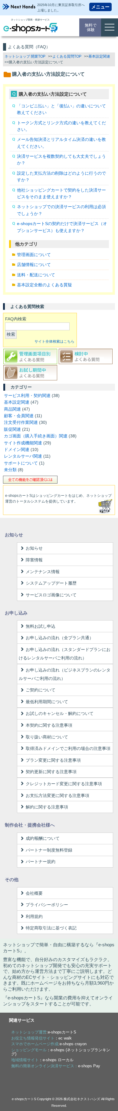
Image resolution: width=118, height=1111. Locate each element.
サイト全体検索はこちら (54, 341)
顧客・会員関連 (19, 415)
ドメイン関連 (16, 449)
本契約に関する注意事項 (49, 725)
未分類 (10, 469)
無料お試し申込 (40, 626)
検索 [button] (11, 334)
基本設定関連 (99, 56)
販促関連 (12, 429)
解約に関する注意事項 (47, 807)
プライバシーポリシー (47, 904)
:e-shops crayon (49, 1044)
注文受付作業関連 (21, 422)
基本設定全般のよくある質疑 (44, 284)
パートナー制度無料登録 (49, 850)
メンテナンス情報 (43, 571)
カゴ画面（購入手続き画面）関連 (35, 435)
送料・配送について (36, 274)
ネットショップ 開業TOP (25, 56)
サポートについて (21, 463)
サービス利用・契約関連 (27, 395)
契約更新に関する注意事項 (51, 771)
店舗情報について (34, 264)
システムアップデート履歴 (51, 583)
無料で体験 (91, 27)
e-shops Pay (89, 1066)
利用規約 (34, 916)
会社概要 (34, 893)
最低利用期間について (47, 701)
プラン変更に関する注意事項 (53, 760)
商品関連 (12, 409)
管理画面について (34, 254)
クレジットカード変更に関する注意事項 (64, 783)
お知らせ (34, 548)
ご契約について (40, 689)
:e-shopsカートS (43, 1032)
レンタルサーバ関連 (23, 456)
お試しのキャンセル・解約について (59, 713)
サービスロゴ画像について (51, 594)
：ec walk (41, 1038)
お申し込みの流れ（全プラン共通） (59, 637)
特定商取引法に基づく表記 (51, 927)
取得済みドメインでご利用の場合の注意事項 (68, 748)
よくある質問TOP (66, 56)
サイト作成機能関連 (23, 442)
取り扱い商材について (47, 737)
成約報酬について (43, 838)
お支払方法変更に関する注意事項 (57, 795)
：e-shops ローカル (42, 1060)
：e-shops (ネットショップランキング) (60, 1052)
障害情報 (34, 559)
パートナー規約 (40, 861)
